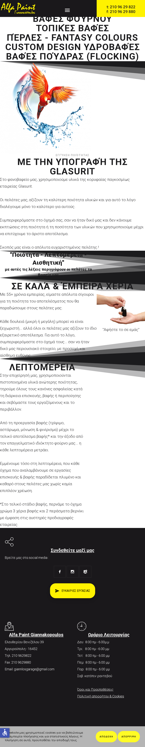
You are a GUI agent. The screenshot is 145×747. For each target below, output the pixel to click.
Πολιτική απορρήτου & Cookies (100, 696)
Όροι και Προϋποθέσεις (95, 689)
